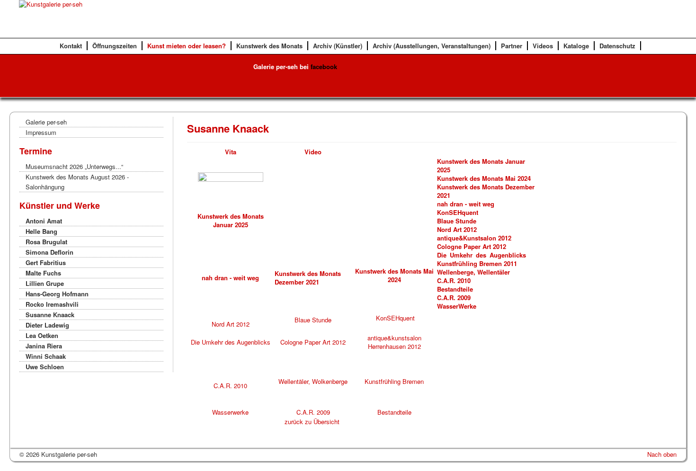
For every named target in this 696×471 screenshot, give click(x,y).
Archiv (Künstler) (337, 45)
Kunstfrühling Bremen (394, 381)
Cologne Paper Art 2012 (471, 246)
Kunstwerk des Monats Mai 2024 (484, 178)
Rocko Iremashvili (52, 304)
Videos (543, 45)
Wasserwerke (230, 412)
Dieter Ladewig (47, 324)
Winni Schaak (46, 356)
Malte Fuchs (43, 272)
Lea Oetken (42, 335)
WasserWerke (456, 306)
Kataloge (576, 45)
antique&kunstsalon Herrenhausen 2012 (394, 342)
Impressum (41, 132)
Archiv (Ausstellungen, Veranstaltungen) (432, 45)
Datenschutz (617, 45)
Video (312, 151)
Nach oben (662, 454)
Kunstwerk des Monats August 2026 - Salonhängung (77, 181)
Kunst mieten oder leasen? (186, 45)
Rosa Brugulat (46, 241)
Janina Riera (44, 345)
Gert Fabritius (46, 262)
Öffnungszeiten (114, 45)
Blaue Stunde (456, 220)
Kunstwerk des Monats (269, 45)
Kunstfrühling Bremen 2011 (477, 263)
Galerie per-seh (46, 121)
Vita (230, 151)
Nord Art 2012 (458, 229)
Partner (511, 45)
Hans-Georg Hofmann (57, 293)
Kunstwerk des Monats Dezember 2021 (486, 191)
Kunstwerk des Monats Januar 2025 (230, 220)
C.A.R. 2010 (455, 280)
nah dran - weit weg (465, 203)
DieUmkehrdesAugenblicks (481, 254)
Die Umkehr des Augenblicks (230, 342)
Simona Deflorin (49, 252)
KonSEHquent (457, 212)
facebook (324, 66)
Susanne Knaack (50, 314)
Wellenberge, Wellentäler (473, 271)
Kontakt (71, 45)
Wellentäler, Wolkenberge (313, 381)
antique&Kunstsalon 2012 (474, 237)
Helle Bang (41, 231)
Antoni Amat (44, 220)
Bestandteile (455, 288)
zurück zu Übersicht (312, 421)
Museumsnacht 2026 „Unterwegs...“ (74, 166)
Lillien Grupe (45, 283)
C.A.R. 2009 (454, 297)
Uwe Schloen (45, 366)
